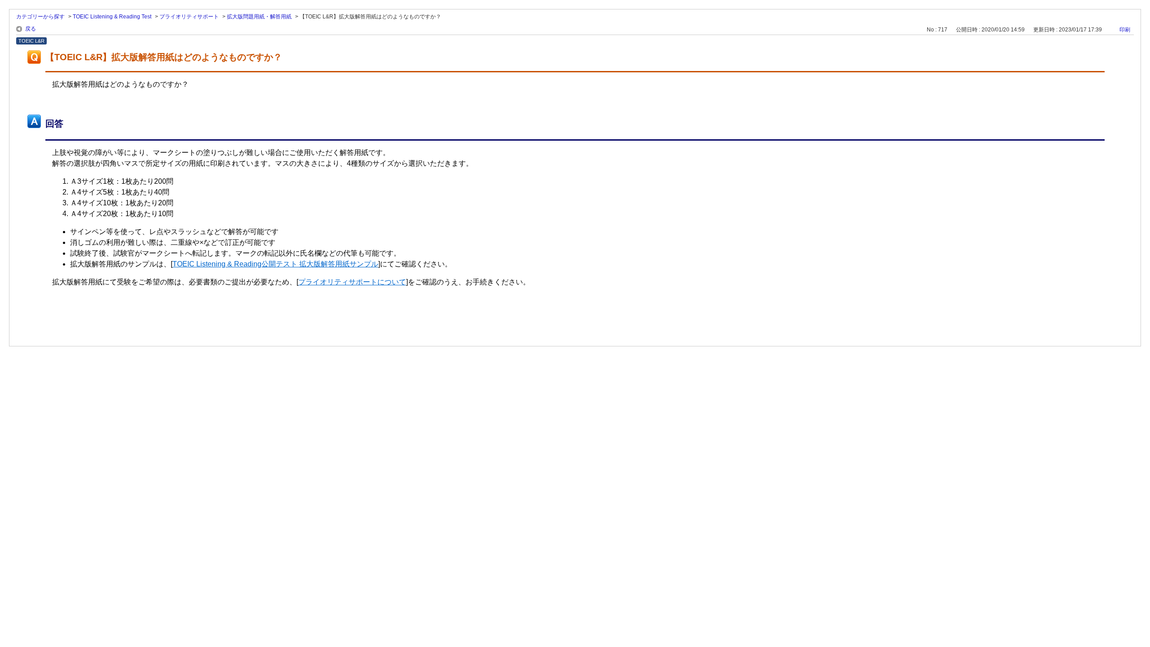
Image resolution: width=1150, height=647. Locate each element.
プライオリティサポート (189, 16)
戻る (30, 29)
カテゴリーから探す (40, 16)
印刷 (1124, 30)
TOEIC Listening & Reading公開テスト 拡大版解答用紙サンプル (275, 264)
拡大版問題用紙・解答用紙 (259, 16)
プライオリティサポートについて (352, 282)
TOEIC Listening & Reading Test (112, 16)
